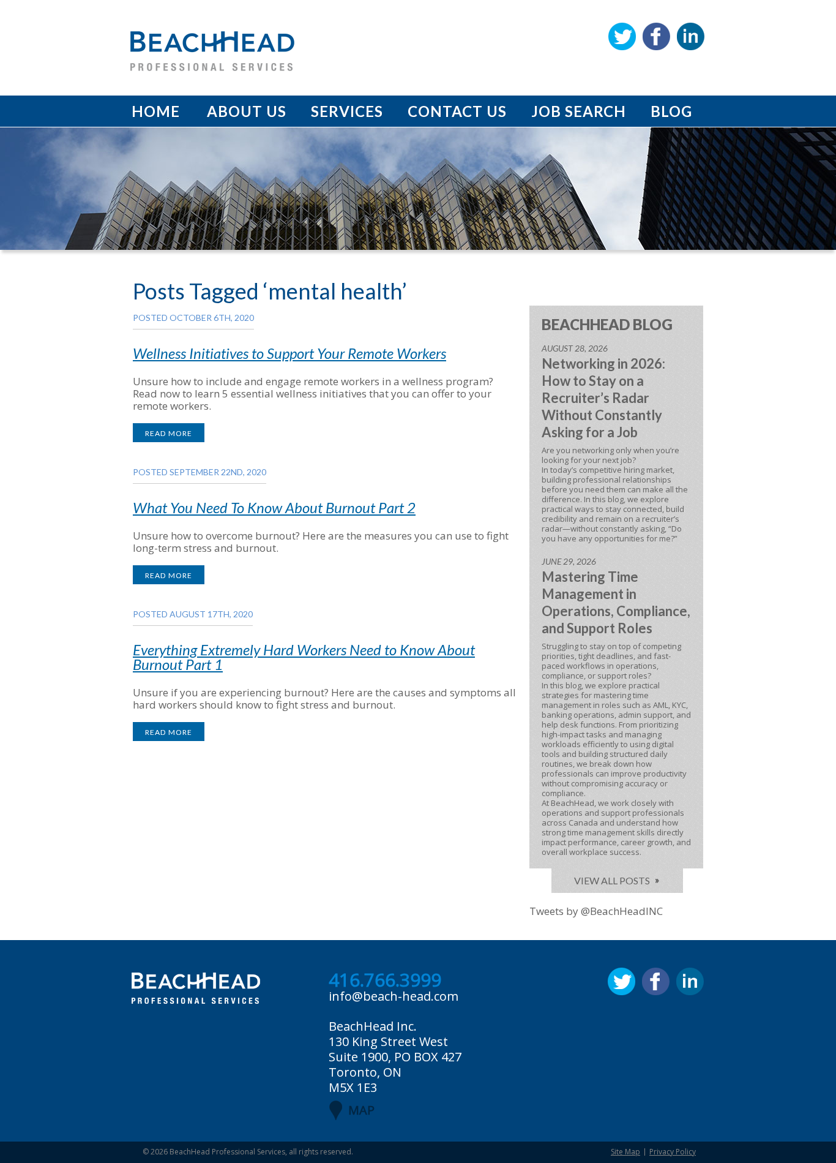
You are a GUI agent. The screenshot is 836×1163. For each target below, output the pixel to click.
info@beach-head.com (393, 996)
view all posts (612, 880)
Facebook (656, 36)
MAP (361, 1110)
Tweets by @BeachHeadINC (596, 911)
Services (347, 111)
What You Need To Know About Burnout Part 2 (274, 507)
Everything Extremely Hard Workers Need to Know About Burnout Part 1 (304, 657)
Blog (671, 111)
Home (156, 111)
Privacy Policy (672, 1151)
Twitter (622, 36)
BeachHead (212, 51)
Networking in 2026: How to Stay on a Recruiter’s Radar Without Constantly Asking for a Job (603, 397)
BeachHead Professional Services (227, 1151)
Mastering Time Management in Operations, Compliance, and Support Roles (616, 602)
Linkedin (690, 36)
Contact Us (457, 111)
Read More (168, 433)
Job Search (578, 111)
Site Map (625, 1151)
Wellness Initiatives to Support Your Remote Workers (289, 353)
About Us (246, 111)
